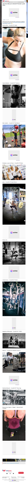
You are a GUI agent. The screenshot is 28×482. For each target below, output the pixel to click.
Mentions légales (4, 477)
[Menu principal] (25, 1)
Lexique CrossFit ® (14, 477)
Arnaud (4, 19)
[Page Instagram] (10, 473)
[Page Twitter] (13, 473)
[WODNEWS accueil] (5, 1)
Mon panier (21, 472)
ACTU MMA (22, 477)
